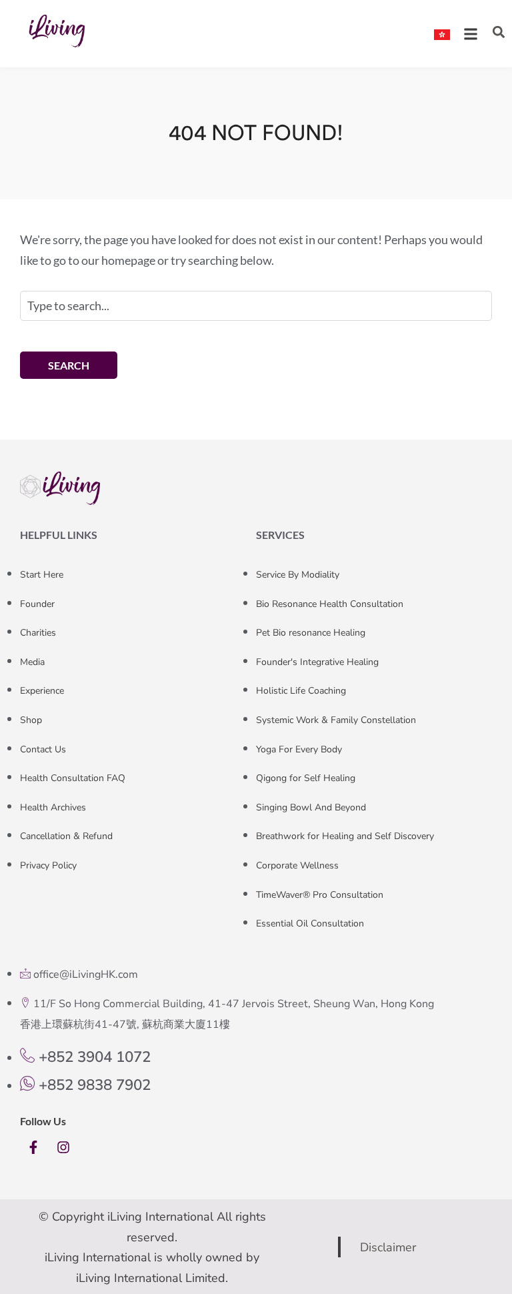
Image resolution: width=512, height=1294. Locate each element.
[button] (498, 32)
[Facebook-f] (33, 1147)
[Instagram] (63, 1147)
